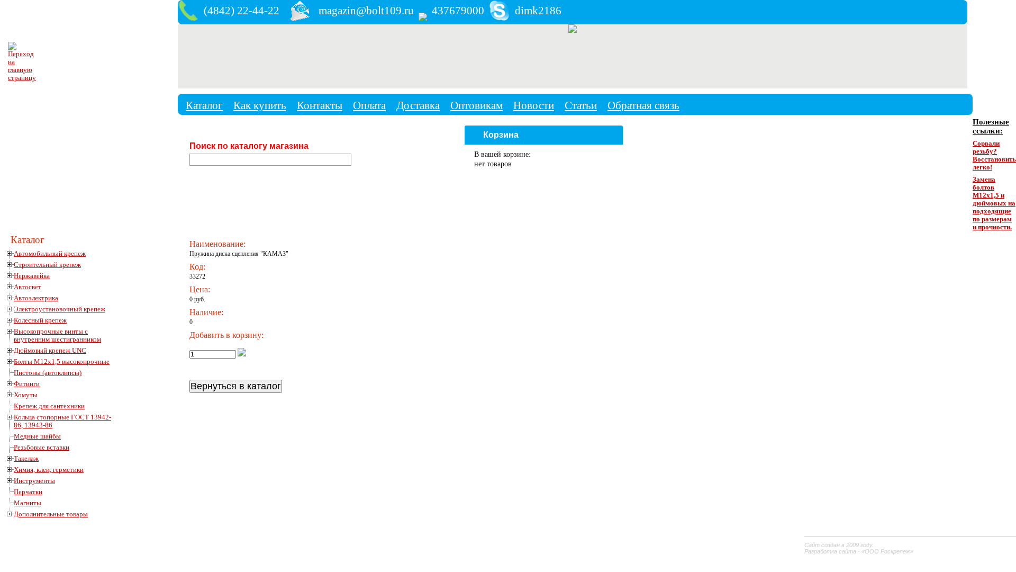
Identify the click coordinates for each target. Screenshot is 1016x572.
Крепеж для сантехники (49, 406)
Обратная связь (643, 105)
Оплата (369, 105)
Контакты (319, 105)
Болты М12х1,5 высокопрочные (62, 361)
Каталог (204, 105)
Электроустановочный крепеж (59, 309)
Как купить (259, 105)
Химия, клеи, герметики (49, 469)
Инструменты (34, 481)
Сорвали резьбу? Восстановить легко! (994, 155)
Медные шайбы (37, 436)
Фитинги (27, 384)
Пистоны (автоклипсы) (47, 373)
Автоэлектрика (36, 298)
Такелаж (26, 458)
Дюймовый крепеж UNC (50, 350)
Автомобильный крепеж (50, 253)
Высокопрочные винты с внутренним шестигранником (57, 335)
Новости (533, 105)
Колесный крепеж (40, 320)
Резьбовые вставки (41, 447)
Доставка (418, 105)
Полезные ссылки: (991, 126)
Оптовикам (476, 105)
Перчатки (28, 492)
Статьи (581, 105)
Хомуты (26, 395)
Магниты (27, 503)
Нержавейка (32, 276)
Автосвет (27, 287)
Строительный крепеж (47, 265)
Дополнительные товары (51, 514)
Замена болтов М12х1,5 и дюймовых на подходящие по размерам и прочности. (994, 203)
